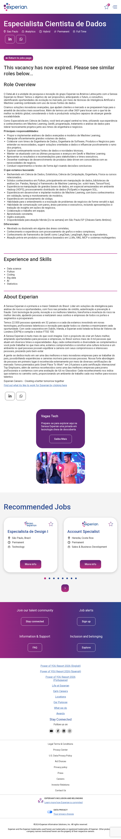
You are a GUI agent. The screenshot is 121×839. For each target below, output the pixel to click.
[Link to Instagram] (69, 731)
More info (30, 564)
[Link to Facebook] (57, 731)
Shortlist (51, 524)
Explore (86, 647)
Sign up (86, 621)
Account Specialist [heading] (83, 531)
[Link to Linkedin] (63, 731)
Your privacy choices (64, 814)
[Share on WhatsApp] (21, 39)
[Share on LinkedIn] (10, 39)
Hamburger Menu (114, 6)
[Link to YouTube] (51, 731)
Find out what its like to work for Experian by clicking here (35, 385)
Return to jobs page (20, 57)
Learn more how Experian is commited (63, 802)
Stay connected (35, 621)
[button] (45, 578)
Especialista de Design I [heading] (28, 531)
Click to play (60, 468)
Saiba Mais (60, 438)
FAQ (35, 647)
